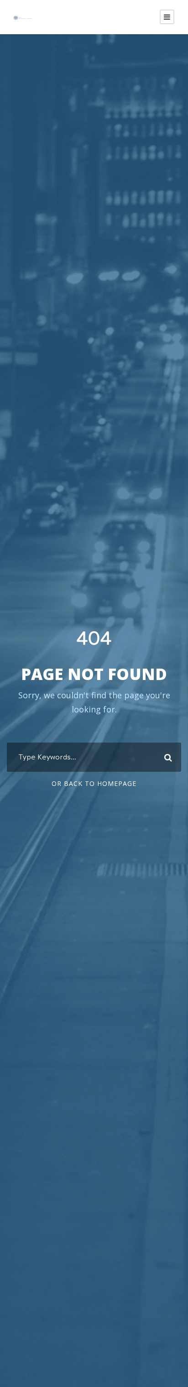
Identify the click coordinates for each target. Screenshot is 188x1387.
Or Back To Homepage (94, 783)
